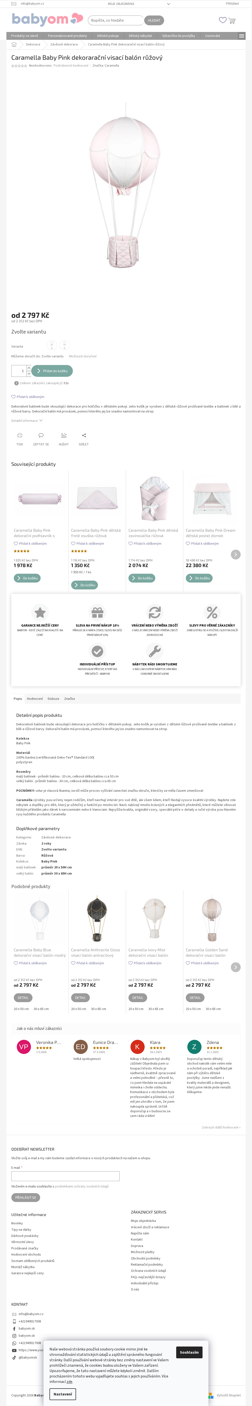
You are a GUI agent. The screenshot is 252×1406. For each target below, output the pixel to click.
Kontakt (135, 1239)
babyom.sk (25, 1328)
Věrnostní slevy (21, 1242)
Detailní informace (23, 420)
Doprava (135, 1246)
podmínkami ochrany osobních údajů (80, 1186)
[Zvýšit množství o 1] (27, 368)
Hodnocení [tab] (33, 698)
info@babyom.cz (29, 1314)
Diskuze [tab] (52, 698)
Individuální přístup (143, 1283)
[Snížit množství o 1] (27, 374)
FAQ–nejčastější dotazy (146, 1277)
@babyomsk (26, 1357)
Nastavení (61, 1394)
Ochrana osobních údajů (146, 1270)
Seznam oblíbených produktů (31, 1261)
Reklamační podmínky (145, 1264)
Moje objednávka (119, 4)
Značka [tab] (68, 698)
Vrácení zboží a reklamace (148, 1227)
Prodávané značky (23, 1248)
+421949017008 (28, 1321)
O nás (133, 1289)
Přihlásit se (24, 1197)
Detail (21, 998)
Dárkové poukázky (23, 1236)
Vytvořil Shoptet (227, 1395)
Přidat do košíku (53, 371)
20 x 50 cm (19, 1009)
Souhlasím (187, 1352)
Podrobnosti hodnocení (69, 65)
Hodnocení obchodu (24, 1254)
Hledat (152, 20)
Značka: (104, 65)
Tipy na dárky (20, 1230)
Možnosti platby (141, 1252)
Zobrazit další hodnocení (218, 1127)
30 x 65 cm (39, 1009)
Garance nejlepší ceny (26, 1273)
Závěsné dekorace (54, 837)
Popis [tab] (16, 698)
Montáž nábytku (21, 1267)
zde (68, 1381)
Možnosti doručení (81, 356)
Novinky (15, 1223)
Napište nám (138, 1233)
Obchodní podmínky (144, 1258)
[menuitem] (23, 36)
